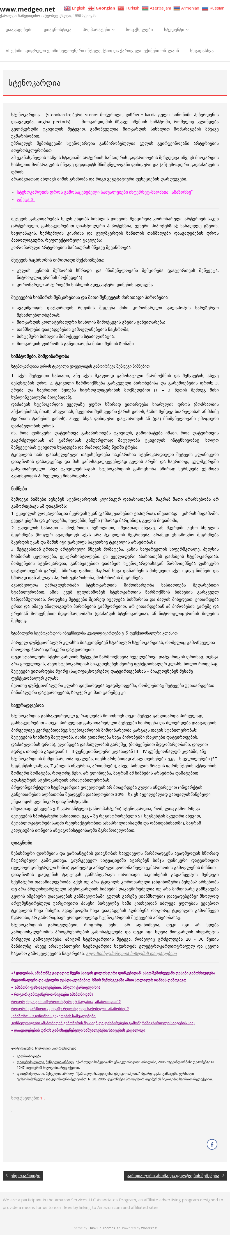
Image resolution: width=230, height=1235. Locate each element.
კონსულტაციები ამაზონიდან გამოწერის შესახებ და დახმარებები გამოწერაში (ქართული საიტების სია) (103, 1022)
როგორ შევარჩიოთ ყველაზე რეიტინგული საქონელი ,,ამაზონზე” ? (70, 1008)
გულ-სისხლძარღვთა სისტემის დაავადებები (131, 953)
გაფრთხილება (29, 1056)
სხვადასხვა (202, 50)
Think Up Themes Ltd (104, 1228)
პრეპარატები (96, 29)
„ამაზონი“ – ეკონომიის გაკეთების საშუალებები (53, 1015)
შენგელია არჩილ (60, 1062)
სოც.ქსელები (139, 29)
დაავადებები (19, 29)
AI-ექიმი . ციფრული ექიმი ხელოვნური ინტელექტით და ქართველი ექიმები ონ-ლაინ (92, 50)
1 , (42, 1098)
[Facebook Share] (212, 1144)
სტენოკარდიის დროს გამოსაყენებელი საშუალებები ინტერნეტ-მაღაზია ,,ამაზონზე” (105, 192)
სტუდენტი (174, 29)
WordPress (149, 1228)
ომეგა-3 (26, 199)
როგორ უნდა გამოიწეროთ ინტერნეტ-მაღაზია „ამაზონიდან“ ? (66, 1001)
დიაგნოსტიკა (58, 29)
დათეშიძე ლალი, (31, 1062)
